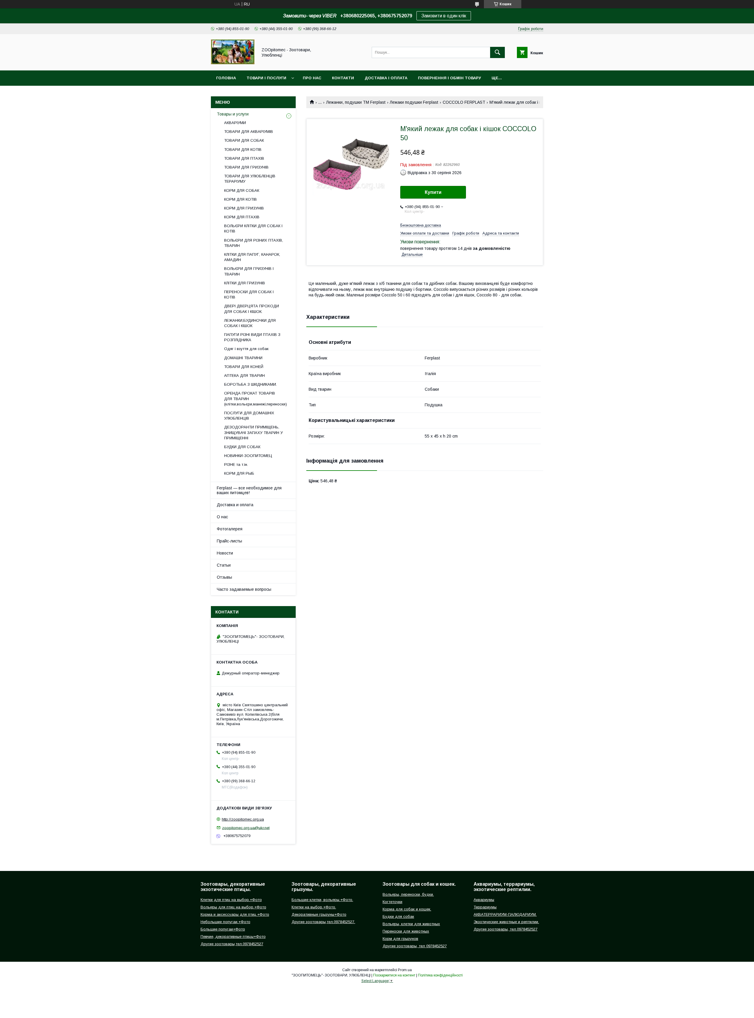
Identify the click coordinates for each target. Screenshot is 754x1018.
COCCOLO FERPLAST (464, 102)
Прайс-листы (229, 541)
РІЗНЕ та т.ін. (236, 464)
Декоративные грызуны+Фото (319, 914)
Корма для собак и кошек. (407, 909)
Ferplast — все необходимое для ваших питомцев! (249, 490)
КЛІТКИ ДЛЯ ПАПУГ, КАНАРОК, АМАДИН (252, 257)
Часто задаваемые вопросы (244, 589)
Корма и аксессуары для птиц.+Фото (235, 914)
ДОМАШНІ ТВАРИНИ (243, 358)
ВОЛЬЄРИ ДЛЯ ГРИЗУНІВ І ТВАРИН (249, 271)
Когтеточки (392, 902)
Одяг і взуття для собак (246, 349)
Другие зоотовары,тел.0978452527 (232, 944)
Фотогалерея (229, 529)
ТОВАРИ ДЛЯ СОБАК (244, 140)
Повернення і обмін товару (449, 78)
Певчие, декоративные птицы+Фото (233, 936)
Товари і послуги (266, 78)
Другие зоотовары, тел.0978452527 (506, 929)
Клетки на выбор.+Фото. (314, 907)
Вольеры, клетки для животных (411, 924)
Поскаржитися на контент (394, 975)
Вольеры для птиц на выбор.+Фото (233, 907)
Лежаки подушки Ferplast (414, 102)
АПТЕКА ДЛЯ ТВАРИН (244, 375)
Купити (433, 192)
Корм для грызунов (400, 938)
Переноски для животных (406, 931)
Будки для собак (398, 916)
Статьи (224, 565)
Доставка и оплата (235, 504)
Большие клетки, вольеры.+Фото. (322, 899)
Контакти (343, 78)
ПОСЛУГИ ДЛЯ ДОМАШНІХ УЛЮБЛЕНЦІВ (249, 415)
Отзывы (224, 577)
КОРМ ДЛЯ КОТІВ (240, 199)
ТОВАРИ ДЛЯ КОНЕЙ (243, 366)
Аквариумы (484, 899)
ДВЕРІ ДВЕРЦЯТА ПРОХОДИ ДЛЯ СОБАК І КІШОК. (251, 309)
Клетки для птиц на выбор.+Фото (231, 899)
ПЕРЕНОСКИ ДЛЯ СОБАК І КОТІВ (249, 294)
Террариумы (485, 907)
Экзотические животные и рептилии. (506, 922)
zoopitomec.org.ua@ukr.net (245, 827)
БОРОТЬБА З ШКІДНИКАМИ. (250, 384)
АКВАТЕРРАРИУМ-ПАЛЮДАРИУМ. (505, 914)
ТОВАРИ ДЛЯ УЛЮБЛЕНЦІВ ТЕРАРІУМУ (249, 179)
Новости (225, 553)
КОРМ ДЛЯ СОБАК (241, 190)
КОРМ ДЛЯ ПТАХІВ (241, 217)
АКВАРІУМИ (235, 123)
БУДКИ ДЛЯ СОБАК (242, 447)
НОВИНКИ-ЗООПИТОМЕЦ (248, 455)
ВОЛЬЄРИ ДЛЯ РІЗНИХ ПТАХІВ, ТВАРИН (253, 243)
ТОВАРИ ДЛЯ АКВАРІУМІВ (248, 131)
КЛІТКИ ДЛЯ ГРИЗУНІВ (244, 283)
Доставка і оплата (386, 78)
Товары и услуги (233, 114)
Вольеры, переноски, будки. (408, 894)
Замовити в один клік (443, 15)
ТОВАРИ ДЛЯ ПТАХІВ (244, 158)
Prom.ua (405, 970)
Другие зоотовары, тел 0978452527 (415, 946)
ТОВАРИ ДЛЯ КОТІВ (243, 149)
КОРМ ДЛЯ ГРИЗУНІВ (244, 208)
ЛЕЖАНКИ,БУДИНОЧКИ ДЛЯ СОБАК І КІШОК (250, 323)
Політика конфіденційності (440, 975)
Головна (226, 78)
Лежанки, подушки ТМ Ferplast (356, 102)
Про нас (312, 78)
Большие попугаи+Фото (223, 929)
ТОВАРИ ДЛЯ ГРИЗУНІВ (246, 167)
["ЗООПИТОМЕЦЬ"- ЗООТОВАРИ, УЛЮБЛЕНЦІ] (232, 62)
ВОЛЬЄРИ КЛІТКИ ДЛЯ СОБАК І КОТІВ (253, 228)
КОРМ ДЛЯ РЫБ (239, 473)
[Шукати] (497, 52)
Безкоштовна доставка (420, 225)
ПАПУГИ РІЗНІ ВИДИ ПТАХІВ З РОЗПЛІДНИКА (252, 337)
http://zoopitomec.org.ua (243, 819)
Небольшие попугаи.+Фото (225, 922)
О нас (222, 516)
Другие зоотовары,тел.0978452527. (323, 922)
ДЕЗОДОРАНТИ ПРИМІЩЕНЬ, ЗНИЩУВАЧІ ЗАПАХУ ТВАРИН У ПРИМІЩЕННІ (253, 432)
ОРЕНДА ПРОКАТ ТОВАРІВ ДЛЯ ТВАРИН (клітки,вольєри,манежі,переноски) (255, 398)
